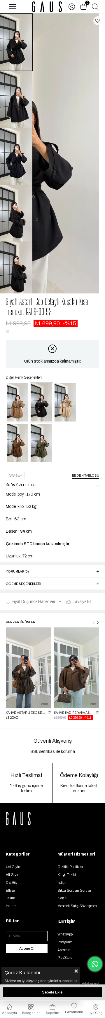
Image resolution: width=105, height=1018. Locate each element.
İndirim (11, 906)
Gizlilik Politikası (70, 867)
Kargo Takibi (66, 875)
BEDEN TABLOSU (85, 475)
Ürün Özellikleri (21, 485)
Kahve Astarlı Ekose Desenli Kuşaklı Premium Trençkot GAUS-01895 (25, 712)
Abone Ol (26, 949)
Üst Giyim (13, 867)
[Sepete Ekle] (11, 706)
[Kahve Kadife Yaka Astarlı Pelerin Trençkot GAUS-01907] (76, 667)
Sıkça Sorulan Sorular (74, 890)
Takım (10, 898)
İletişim (63, 883)
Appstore (63, 950)
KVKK (62, 898)
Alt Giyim (13, 875)
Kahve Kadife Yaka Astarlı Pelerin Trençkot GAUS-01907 (73, 712)
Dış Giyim (14, 883)
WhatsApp (65, 934)
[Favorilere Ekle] (97, 20)
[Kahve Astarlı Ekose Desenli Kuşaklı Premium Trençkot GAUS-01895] (28, 667)
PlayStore (64, 958)
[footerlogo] (25, 818)
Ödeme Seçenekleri (23, 583)
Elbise (10, 890)
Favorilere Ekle (49, 712)
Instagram (64, 942)
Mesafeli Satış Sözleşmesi (77, 906)
